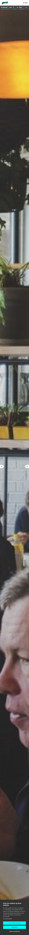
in (17, 7)
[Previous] (2, 466)
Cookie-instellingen (14, 931)
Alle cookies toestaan (14, 923)
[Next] (27, 466)
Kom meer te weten (7, 918)
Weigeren (14, 927)
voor (10, 7)
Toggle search (26, 7)
